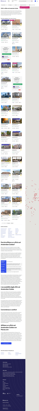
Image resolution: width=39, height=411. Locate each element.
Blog (3, 381)
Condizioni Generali (5, 383)
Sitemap (4, 389)
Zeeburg (16, 232)
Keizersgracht (10, 232)
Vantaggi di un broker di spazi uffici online (8, 376)
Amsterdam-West (3, 232)
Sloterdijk (16, 228)
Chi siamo (4, 382)
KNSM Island (10, 233)
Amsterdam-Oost (3, 231)
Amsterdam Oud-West (11, 234)
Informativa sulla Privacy (6, 387)
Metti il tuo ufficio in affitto (6, 388)
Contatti (4, 384)
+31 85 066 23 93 (35, 1)
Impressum (4, 386)
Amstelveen (2, 352)
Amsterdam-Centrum (4, 228)
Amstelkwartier (10, 231)
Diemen (9, 352)
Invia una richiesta (6, 343)
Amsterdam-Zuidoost (18, 234)
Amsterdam (8, 247)
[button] (35, 189)
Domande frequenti (5, 385)
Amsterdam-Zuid (3, 233)
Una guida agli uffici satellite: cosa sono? (8, 375)
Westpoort (16, 231)
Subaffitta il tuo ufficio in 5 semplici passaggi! (9, 374)
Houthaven (9, 228)
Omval (2, 234)
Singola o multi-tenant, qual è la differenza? (9, 373)
